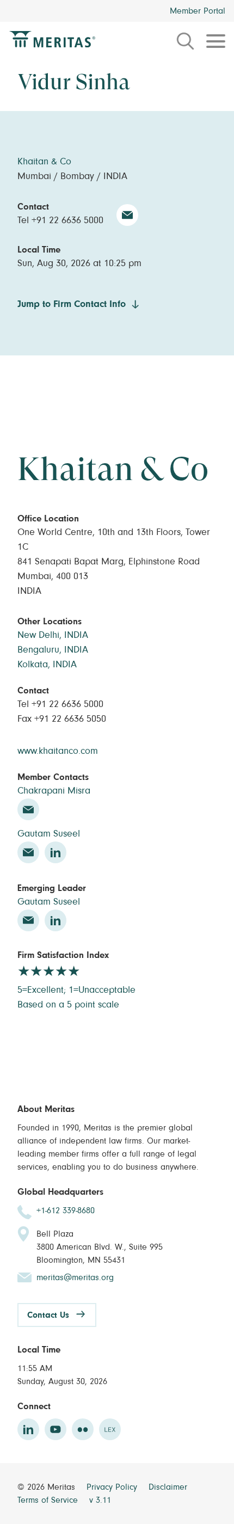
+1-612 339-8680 (65, 1210)
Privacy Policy (113, 1487)
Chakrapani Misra (53, 791)
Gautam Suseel (48, 834)
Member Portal (197, 11)
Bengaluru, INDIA (52, 650)
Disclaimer (168, 1487)
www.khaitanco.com (57, 751)
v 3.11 (100, 1500)
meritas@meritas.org (75, 1277)
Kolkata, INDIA (47, 664)
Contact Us (48, 1315)
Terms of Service (49, 1500)
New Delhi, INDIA (52, 635)
